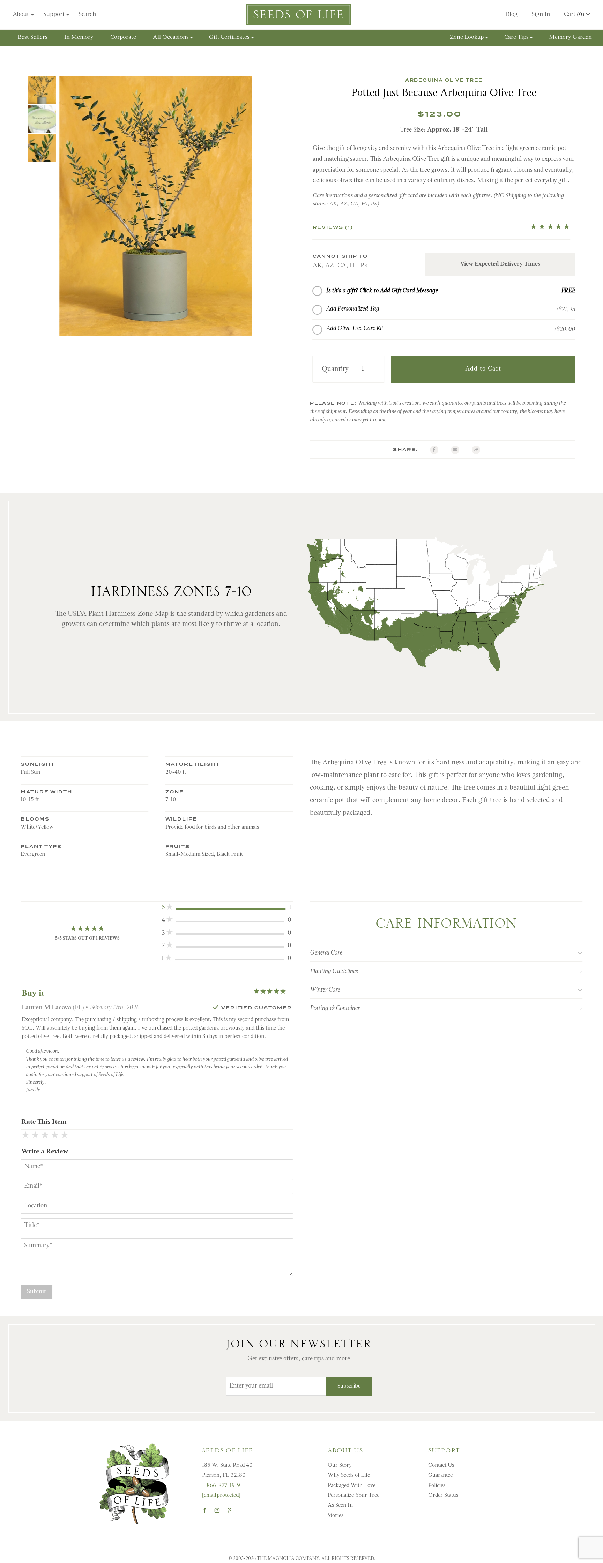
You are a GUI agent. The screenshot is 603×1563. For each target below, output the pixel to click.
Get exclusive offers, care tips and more (298, 1359)
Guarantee (440, 1475)
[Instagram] (217, 1510)
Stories (335, 1515)
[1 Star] (25, 1136)
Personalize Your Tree (353, 1495)
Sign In (540, 15)
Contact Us (441, 1465)
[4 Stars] (55, 1136)
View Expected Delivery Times (500, 264)
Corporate (123, 37)
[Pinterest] (229, 1510)
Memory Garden (570, 37)
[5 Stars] (64, 1136)
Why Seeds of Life (349, 1475)
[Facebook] (434, 450)
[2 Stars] (35, 1136)
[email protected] (221, 1495)
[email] (455, 450)
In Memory (79, 37)
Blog (512, 15)
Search (87, 15)
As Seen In (340, 1505)
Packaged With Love (351, 1485)
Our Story (340, 1465)
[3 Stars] (45, 1136)
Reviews (333, 227)
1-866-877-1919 (221, 1485)
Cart (574, 15)
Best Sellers (32, 37)
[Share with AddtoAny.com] (476, 450)
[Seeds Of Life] (299, 14)
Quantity (335, 369)
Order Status (443, 1495)
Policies (436, 1485)
